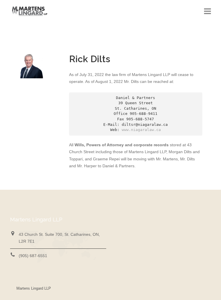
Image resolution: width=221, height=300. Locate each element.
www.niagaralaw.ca (141, 130)
